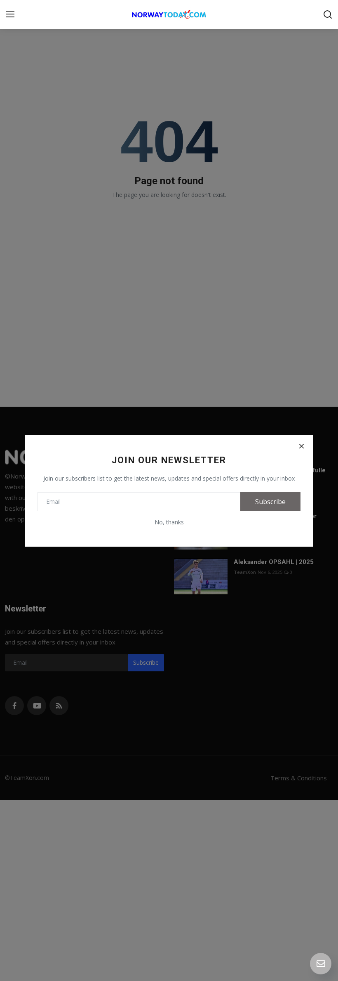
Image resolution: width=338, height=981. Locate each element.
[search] (327, 14)
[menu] (10, 14)
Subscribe (270, 501)
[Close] (301, 446)
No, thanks (169, 522)
